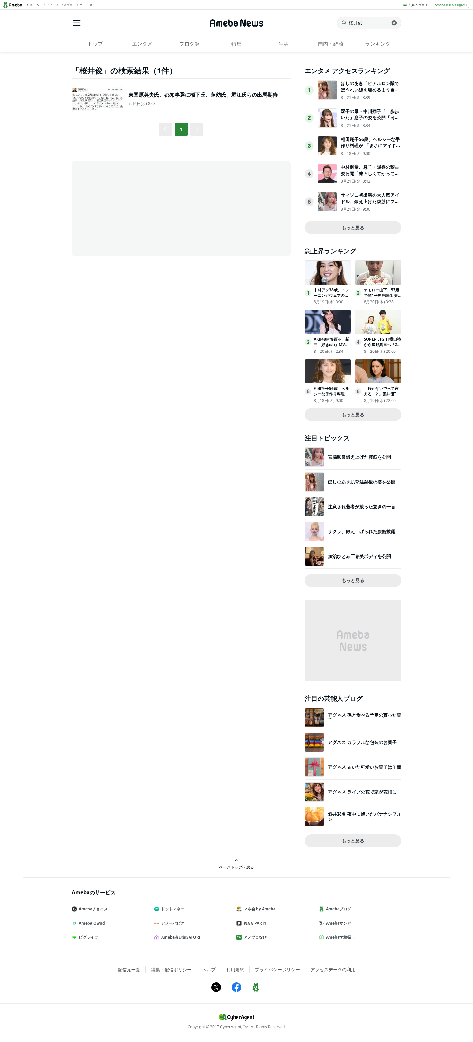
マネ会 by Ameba (259, 909)
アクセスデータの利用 (333, 969)
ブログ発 (189, 43)
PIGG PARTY (255, 923)
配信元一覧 (129, 969)
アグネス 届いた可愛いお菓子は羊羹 (364, 767)
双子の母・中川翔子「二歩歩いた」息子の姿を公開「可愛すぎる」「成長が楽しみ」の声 (370, 120)
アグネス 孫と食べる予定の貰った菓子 (364, 717)
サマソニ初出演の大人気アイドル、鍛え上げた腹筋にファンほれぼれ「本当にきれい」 (370, 201)
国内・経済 (331, 43)
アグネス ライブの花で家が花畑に (362, 792)
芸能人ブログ (418, 5)
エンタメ (142, 43)
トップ (95, 43)
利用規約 (235, 969)
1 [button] (181, 129)
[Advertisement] (129, 208)
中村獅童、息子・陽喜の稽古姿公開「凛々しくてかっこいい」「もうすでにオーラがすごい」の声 (370, 176)
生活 (283, 43)
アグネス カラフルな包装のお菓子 (362, 742)
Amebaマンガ (338, 923)
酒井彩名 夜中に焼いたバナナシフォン (364, 816)
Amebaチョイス (93, 909)
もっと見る (353, 227)
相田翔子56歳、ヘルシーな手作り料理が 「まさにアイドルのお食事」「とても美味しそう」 (371, 148)
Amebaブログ (338, 909)
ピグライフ (88, 937)
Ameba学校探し (340, 937)
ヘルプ (209, 969)
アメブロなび (255, 937)
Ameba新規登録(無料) (451, 5)
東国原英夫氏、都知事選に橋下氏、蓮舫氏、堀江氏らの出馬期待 (203, 94)
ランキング (378, 43)
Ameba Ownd (92, 923)
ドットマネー (172, 909)
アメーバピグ (172, 923)
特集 (236, 43)
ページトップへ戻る (236, 866)
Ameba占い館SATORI (180, 937)
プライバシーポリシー (277, 969)
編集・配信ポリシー (171, 969)
